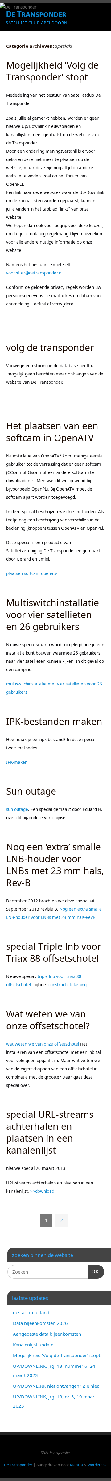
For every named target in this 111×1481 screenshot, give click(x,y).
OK (93, 1271)
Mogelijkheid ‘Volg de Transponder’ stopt (52, 71)
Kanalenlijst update (33, 1344)
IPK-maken (16, 762)
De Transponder (36, 13)
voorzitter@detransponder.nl (34, 273)
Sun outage (31, 791)
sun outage (17, 809)
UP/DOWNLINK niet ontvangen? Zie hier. (56, 1386)
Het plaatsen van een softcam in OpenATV (52, 432)
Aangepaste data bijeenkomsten (47, 1334)
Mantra (76, 1465)
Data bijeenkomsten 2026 (40, 1323)
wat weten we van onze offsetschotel (42, 1044)
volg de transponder (50, 347)
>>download (42, 1191)
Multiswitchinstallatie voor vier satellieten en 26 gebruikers (52, 614)
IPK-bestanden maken (54, 721)
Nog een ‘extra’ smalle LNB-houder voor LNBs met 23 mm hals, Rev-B (55, 865)
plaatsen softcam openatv (31, 573)
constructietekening (67, 984)
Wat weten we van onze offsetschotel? (48, 1020)
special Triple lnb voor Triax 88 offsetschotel (53, 952)
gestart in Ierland (31, 1312)
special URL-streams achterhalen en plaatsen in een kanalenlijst (49, 1132)
